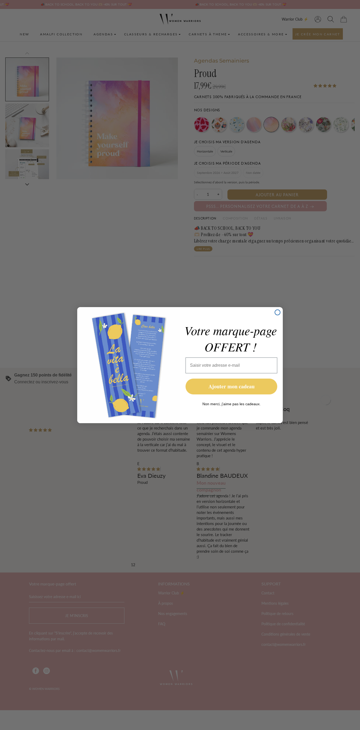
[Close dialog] (277, 312)
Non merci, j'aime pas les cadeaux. (231, 404)
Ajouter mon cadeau (231, 386)
